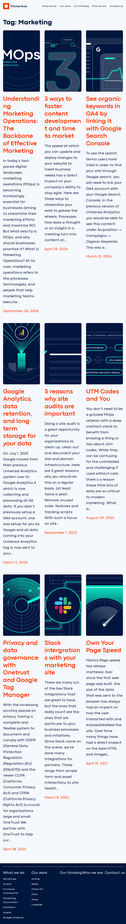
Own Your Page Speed (103, 647)
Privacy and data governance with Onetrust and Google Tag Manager (20, 669)
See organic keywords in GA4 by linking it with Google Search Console (104, 121)
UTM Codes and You (102, 395)
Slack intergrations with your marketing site (62, 658)
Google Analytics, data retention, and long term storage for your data (19, 417)
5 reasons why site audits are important (60, 402)
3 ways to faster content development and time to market (63, 117)
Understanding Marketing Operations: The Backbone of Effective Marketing (21, 125)
